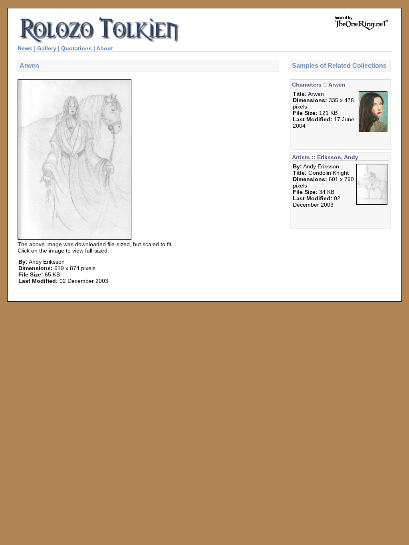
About (104, 48)
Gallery (46, 48)
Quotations (76, 48)
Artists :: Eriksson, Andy (325, 157)
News (25, 48)
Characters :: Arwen (318, 84)
